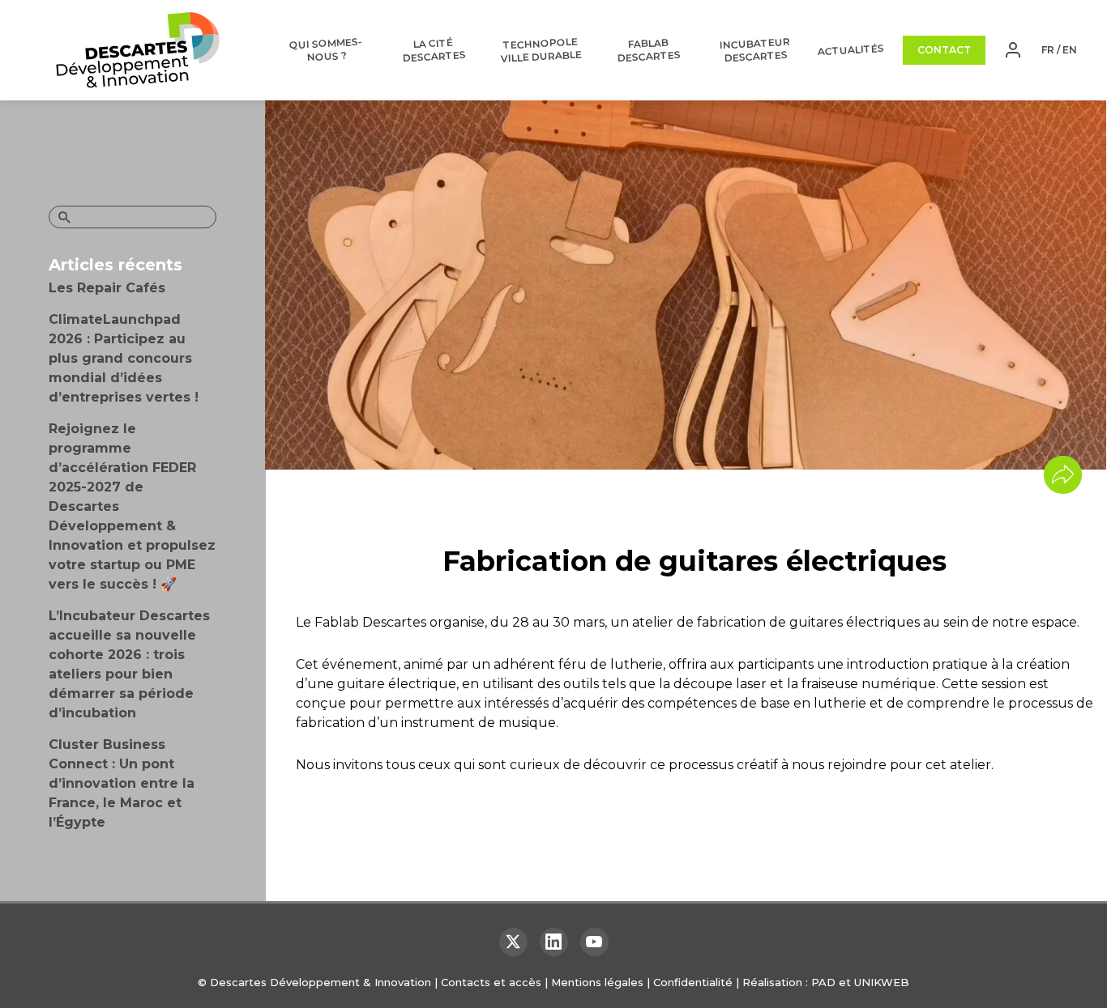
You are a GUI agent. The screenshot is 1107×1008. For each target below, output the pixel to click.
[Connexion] (1013, 50)
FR (1047, 50)
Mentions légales (597, 982)
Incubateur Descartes (755, 50)
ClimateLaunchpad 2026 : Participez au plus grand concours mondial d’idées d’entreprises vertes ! (124, 358)
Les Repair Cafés (107, 288)
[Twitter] (513, 942)
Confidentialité (693, 982)
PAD (823, 982)
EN (1069, 50)
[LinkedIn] (554, 942)
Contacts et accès (491, 982)
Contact (944, 50)
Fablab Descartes (649, 50)
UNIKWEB (881, 982)
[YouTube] (594, 942)
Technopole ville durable (541, 50)
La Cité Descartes (434, 50)
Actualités (851, 49)
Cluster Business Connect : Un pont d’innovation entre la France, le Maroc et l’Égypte (121, 783)
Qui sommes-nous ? (326, 49)
